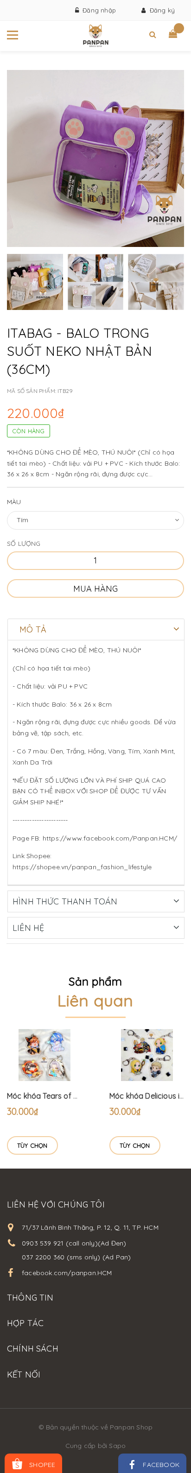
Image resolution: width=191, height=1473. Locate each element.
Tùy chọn (32, 1145)
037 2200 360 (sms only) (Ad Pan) (76, 1257)
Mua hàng (95, 588)
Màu (14, 502)
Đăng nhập (97, 10)
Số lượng (24, 543)
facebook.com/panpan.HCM (67, 1273)
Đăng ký (160, 10)
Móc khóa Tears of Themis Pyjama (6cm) (77, 1095)
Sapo (117, 1445)
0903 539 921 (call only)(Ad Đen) (74, 1243)
